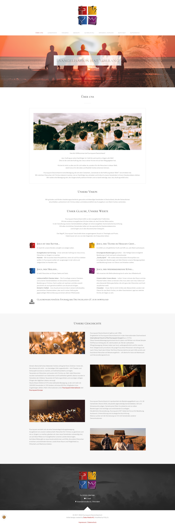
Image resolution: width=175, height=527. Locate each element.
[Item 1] (84, 83)
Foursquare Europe (36, 390)
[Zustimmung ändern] (4, 517)
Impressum (82, 522)
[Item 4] (95, 83)
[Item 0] (80, 83)
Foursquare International (71, 388)
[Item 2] (87, 83)
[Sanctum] (87, 15)
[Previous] (4, 61)
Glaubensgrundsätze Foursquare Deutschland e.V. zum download (72, 299)
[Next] (171, 61)
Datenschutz (92, 522)
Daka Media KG (88, 517)
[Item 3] (91, 83)
